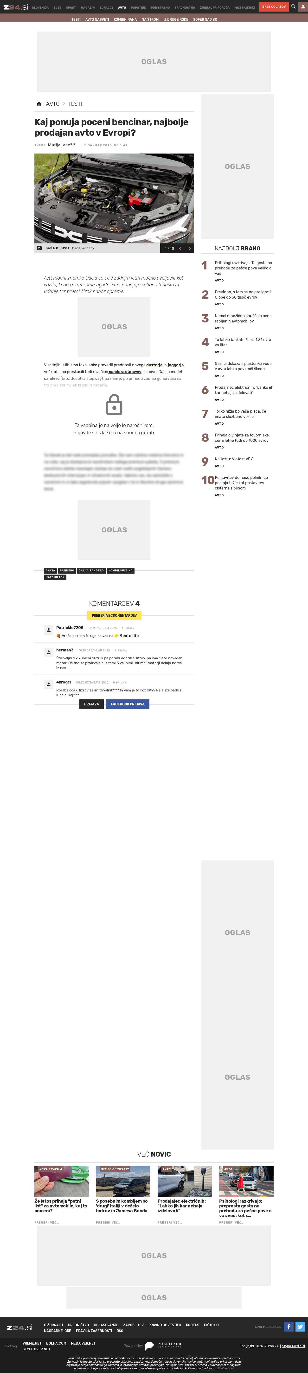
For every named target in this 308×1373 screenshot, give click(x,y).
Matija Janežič (62, 144)
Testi (75, 103)
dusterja (154, 365)
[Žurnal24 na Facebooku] (289, 1327)
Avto (53, 103)
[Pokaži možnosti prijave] (303, 7)
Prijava (91, 704)
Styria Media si (293, 1346)
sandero (67, 570)
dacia (51, 570)
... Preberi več (224, 1368)
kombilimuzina (121, 570)
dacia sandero (91, 570)
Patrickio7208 (69, 627)
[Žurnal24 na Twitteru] (300, 1327)
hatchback (55, 577)
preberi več (114, 616)
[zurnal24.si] (16, 6)
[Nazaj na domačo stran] (39, 103)
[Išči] (293, 7)
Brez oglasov (274, 6)
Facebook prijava (128, 704)
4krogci (63, 682)
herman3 (65, 650)
